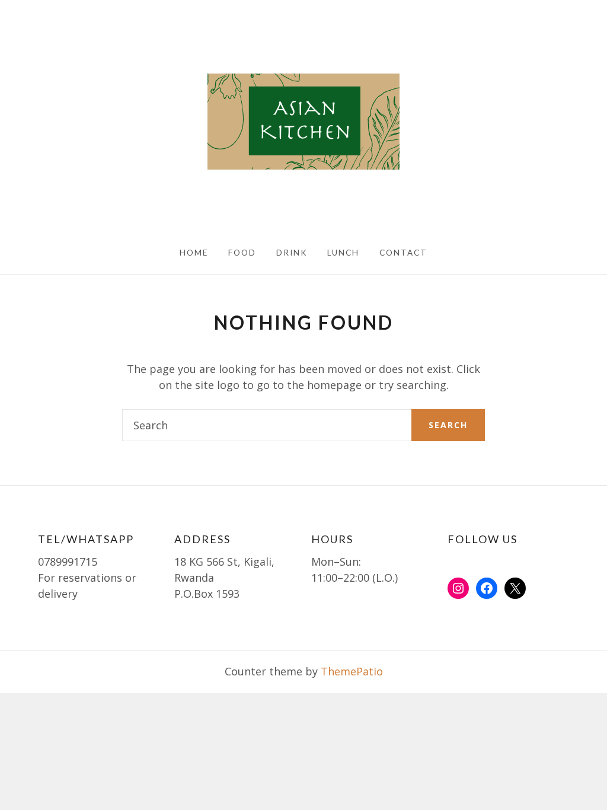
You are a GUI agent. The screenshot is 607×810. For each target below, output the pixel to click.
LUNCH (343, 252)
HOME (194, 252)
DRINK (292, 252)
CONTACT (403, 252)
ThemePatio (352, 671)
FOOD (242, 252)
